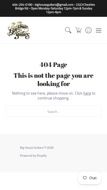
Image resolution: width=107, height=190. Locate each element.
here (87, 93)
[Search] (68, 30)
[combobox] (53, 111)
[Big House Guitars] (18, 30)
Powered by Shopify (33, 155)
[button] (78, 30)
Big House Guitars (32, 147)
